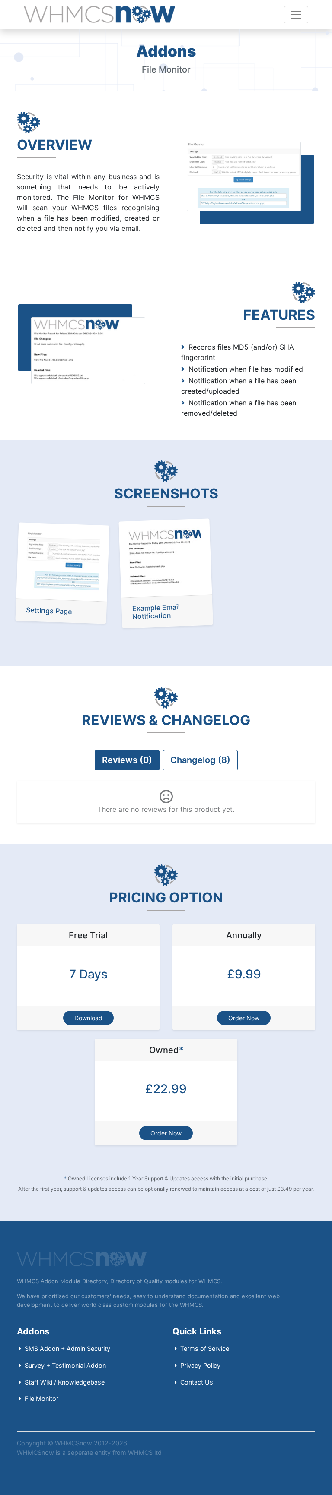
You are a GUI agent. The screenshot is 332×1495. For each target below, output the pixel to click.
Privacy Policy (199, 1365)
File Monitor (40, 1398)
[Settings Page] (63, 561)
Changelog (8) (200, 760)
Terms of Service (204, 1348)
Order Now (243, 1018)
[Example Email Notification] (165, 557)
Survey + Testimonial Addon (64, 1365)
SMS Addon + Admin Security (66, 1348)
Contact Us (196, 1382)
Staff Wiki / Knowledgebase (64, 1382)
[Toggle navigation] (296, 14)
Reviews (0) (127, 760)
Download (88, 1018)
